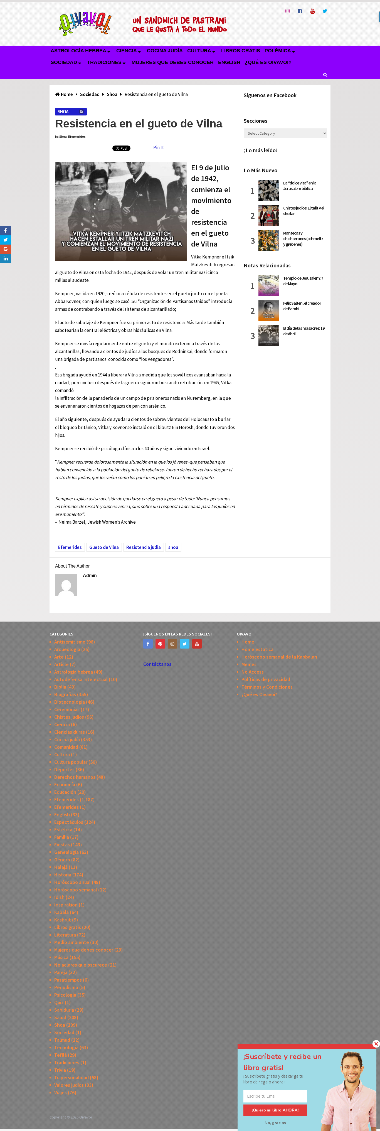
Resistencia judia (143, 547)
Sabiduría (64, 1010)
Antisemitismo (69, 642)
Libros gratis (240, 50)
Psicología (65, 995)
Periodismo (66, 987)
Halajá (61, 867)
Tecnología (66, 1047)
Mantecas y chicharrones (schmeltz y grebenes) (303, 238)
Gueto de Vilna (104, 547)
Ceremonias (67, 709)
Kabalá (61, 912)
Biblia (60, 687)
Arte (59, 657)
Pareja (60, 972)
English (229, 62)
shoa (173, 547)
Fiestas (62, 844)
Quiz (59, 1002)
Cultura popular (70, 762)
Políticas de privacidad (265, 679)
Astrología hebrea (78, 50)
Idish (59, 897)
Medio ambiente (71, 942)
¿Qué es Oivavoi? (268, 62)
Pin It (158, 147)
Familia (61, 837)
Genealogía (66, 852)
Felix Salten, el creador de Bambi (302, 305)
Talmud (62, 1040)
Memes (248, 664)
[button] (289, 1062)
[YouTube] (197, 644)
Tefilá (60, 1055)
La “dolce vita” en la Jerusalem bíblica (299, 185)
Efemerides (77, 136)
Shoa (63, 112)
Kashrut (62, 919)
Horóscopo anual (72, 882)
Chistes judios (69, 717)
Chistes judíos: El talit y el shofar (303, 210)
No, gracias (275, 1122)
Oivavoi (85, 1117)
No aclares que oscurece (80, 965)
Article (61, 664)
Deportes (64, 769)
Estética (63, 829)
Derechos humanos (74, 777)
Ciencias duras (69, 732)
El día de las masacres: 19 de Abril (303, 330)
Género (62, 859)
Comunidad (66, 747)
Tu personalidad (71, 1077)
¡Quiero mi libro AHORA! (275, 1110)
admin (90, 575)
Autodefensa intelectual (81, 679)
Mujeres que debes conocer (173, 62)
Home (247, 642)
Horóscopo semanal (75, 889)
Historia (62, 874)
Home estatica (257, 649)
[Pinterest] (160, 644)
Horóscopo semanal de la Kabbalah (279, 657)
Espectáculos (68, 822)
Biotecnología (69, 702)
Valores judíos (69, 1085)
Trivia (60, 1070)
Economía (64, 784)
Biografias (65, 694)
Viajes (60, 1092)
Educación (65, 792)
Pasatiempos (68, 980)
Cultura (199, 50)
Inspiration (66, 904)
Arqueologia (67, 649)
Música (61, 957)
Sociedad (64, 62)
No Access (252, 672)
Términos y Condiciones (267, 687)
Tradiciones (104, 62)
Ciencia (126, 50)
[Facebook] (148, 644)
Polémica (278, 50)
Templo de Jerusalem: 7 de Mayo (303, 280)
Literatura (65, 935)
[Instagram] (172, 644)
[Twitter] (184, 644)
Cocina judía (165, 50)
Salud (60, 1017)
